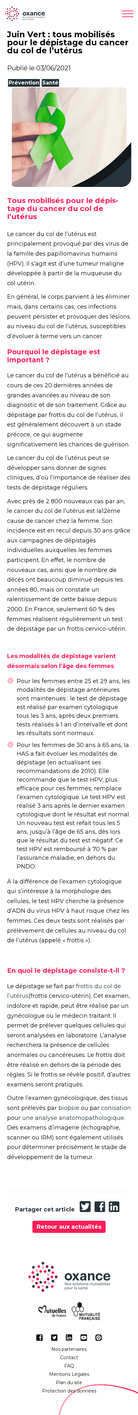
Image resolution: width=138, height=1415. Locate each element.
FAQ (69, 1366)
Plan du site (69, 1382)
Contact (69, 1357)
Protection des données (69, 1391)
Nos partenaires (69, 1349)
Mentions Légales (69, 1374)
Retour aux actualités (69, 1226)
